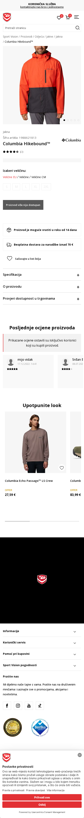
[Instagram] (18, 706)
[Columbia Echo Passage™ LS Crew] (35, 442)
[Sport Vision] (7, 17)
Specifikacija (12, 274)
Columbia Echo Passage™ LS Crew (29, 481)
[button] (42, 28)
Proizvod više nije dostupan (23, 205)
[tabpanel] (42, 85)
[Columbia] (71, 140)
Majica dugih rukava (17, 476)
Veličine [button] (24, 177)
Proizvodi (26, 36)
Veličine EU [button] (10, 177)
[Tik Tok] (40, 706)
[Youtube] (29, 706)
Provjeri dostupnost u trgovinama (29, 298)
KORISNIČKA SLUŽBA (42, 4)
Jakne (49, 36)
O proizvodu (12, 286)
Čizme (74, 476)
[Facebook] (7, 706)
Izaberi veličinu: (14, 170)
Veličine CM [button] (38, 177)
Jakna (59, 36)
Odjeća (39, 36)
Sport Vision (10, 36)
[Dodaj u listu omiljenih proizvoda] (61, 467)
